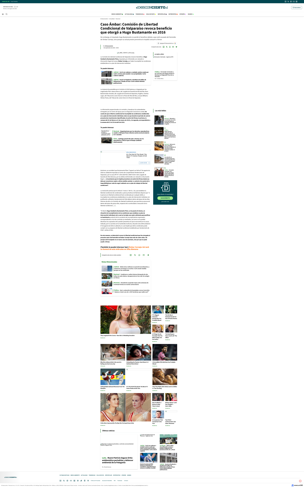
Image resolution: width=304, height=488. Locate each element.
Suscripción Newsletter (107, 480)
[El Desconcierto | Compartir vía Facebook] (164, 47)
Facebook (60, 480)
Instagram (67, 480)
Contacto (126, 480)
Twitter (64, 480)
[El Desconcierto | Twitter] (288, 1)
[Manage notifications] (300, 481)
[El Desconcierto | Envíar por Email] (173, 47)
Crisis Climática (14, 1)
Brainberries (131, 152)
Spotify (78, 480)
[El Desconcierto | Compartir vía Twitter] (167, 47)
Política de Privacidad (95, 480)
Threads (84, 481)
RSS (115, 480)
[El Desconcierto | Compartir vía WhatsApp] (170, 47)
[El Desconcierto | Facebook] (285, 1)
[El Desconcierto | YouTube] (294, 1)
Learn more (143, 162)
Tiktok (81, 480)
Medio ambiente (116, 14)
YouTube (71, 480)
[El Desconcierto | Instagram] (291, 1)
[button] (296, 7)
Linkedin (74, 480)
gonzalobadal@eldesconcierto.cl (141, 485)
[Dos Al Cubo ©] (297, 486)
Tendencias (139, 14)
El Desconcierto (104, 18)
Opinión (182, 14)
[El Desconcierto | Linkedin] (296, 1)
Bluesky (88, 480)
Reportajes (161, 14)
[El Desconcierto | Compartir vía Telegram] (176, 47)
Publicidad (119, 480)
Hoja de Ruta (150, 14)
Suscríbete (165, 198)
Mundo (190, 14)
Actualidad (128, 14)
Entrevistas (172, 14)
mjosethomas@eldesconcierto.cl (111, 485)
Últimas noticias (64, 475)
